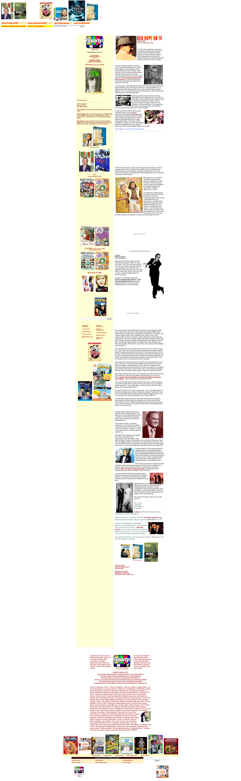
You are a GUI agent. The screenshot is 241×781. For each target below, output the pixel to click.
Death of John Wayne (135, 698)
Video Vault (107, 657)
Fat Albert (111, 698)
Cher (116, 705)
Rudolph (120, 730)
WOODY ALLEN (99, 679)
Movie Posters (128, 730)
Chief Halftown (107, 692)
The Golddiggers (135, 724)
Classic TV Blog (86, 328)
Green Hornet (115, 723)
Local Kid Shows (94, 655)
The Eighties (136, 663)
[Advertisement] (95, 212)
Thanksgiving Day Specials (110, 694)
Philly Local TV (139, 708)
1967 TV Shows (106, 701)
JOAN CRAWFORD (120, 679)
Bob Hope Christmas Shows (94, 56)
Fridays (142, 701)
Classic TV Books (126, 762)
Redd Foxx (145, 710)
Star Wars (100, 703)
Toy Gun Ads (104, 690)
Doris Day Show (94, 724)
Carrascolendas (140, 690)
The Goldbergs (116, 706)
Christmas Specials (136, 710)
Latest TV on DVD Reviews (85, 326)
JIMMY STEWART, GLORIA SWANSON (117, 674)
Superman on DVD (95, 690)
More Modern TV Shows (104, 664)
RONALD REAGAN (135, 676)
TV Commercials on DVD (94, 249)
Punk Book (120, 687)
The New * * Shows (96, 666)
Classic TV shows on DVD (99, 326)
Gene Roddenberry (131, 689)
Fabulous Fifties (103, 659)
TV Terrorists (115, 721)
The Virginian (119, 698)
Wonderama (93, 717)
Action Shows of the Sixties (140, 657)
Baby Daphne (115, 692)
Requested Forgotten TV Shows (98, 663)
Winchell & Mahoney (132, 692)
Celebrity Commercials (111, 730)
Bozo (91, 715)
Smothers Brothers (95, 714)
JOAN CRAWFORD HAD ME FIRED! (132, 681)
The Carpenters (129, 714)
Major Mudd (98, 692)
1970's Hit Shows (137, 664)
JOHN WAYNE (101, 674)
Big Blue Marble (123, 690)
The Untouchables (132, 721)
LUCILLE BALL (117, 678)
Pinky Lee (133, 719)
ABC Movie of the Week (105, 706)
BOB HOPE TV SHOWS (94, 59)
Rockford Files (141, 689)
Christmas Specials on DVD (100, 329)
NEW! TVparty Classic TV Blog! (95, 175)
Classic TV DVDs (75, 760)
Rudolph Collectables (110, 699)
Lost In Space (126, 719)
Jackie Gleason (121, 726)
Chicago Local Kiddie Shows (116, 708)
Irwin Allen (123, 721)
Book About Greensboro (82, 100)
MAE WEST (103, 676)
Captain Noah (98, 694)
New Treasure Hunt (143, 699)
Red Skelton (93, 703)
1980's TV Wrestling (95, 719)
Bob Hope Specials (95, 55)
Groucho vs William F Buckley (139, 687)
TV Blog (93, 668)
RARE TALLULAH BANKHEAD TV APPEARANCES (132, 683)
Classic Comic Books (100, 705)
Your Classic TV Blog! (95, 272)
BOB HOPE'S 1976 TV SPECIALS (94, 61)
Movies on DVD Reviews (99, 338)
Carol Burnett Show (95, 723)
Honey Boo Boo (99, 689)
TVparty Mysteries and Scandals (142, 659)
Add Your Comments (141, 667)
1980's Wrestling (105, 666)
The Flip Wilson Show (106, 728)
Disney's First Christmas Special (127, 694)
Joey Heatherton (103, 698)
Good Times (93, 712)
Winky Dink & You (122, 712)
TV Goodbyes (94, 659)
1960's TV (113, 687)
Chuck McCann (100, 699)
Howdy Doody (112, 719)
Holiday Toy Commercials (129, 696)
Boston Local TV (129, 708)
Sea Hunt (148, 689)
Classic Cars (114, 689)
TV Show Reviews (86, 331)
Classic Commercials (145, 755)
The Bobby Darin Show (136, 728)
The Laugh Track (145, 663)
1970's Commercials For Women (108, 724)
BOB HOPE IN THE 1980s (94, 60)
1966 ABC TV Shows (95, 701)
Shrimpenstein (121, 699)
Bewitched (126, 698)
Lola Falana (143, 724)
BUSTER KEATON (106, 678)
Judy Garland (126, 710)
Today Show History (125, 723)
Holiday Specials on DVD (99, 248)
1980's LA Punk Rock (95, 721)
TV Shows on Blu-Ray (127, 760)
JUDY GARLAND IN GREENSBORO (137, 679)
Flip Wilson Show (113, 690)
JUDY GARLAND (109, 679)
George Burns (101, 730)
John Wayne (122, 689)
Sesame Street (101, 717)
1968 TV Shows (115, 701)
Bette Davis (119, 710)
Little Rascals (120, 717)
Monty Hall (132, 690)
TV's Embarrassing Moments (141, 655)
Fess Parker (105, 719)
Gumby (97, 728)
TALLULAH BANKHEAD (137, 674)
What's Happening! (111, 712)
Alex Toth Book (106, 721)
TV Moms (147, 701)
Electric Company (110, 710)
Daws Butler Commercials (128, 706)
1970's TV (127, 687)
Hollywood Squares (131, 726)
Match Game (140, 726)
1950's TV (106, 687)
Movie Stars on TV (105, 655)
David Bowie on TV (101, 726)
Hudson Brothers (111, 726)
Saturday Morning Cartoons (123, 703)
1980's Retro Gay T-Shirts (131, 717)
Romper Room (94, 706)
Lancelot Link (111, 703)
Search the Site (143, 666)
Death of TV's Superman (129, 715)
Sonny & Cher (132, 712)
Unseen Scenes (93, 661)
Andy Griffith (110, 705)
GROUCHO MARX (113, 676)
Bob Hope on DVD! (137, 560)
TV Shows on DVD (86, 334)
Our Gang (134, 723)
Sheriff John (123, 692)
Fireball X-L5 (143, 692)
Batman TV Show (106, 723)
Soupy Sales (121, 714)
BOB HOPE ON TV (124, 676)
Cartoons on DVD (119, 755)
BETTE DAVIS (127, 678)
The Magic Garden (101, 696)
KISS (104, 703)
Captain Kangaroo (103, 708)
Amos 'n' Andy (100, 710)
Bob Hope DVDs (94, 57)
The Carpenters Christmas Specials (103, 715)
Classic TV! (94, 49)
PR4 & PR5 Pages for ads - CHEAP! (94, 64)
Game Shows (101, 661)
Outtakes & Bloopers (134, 705)
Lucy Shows (107, 689)
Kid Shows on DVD (100, 335)
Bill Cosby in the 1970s (123, 724)
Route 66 (137, 714)
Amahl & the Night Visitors (114, 696)
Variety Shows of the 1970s (141, 661)
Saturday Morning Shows (96, 657)
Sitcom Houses (101, 712)
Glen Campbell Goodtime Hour (121, 728)
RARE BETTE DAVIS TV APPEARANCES (105, 683)
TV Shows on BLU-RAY (101, 332)
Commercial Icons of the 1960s (109, 714)
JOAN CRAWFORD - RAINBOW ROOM (110, 681)
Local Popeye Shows (131, 699)
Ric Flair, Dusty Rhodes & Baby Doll (129, 701)
